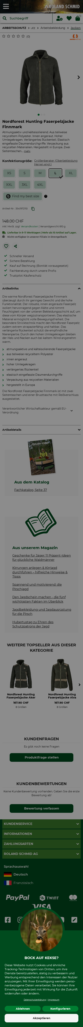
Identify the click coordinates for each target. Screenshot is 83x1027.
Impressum (53, 1000)
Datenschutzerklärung (35, 1000)
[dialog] (41, 513)
